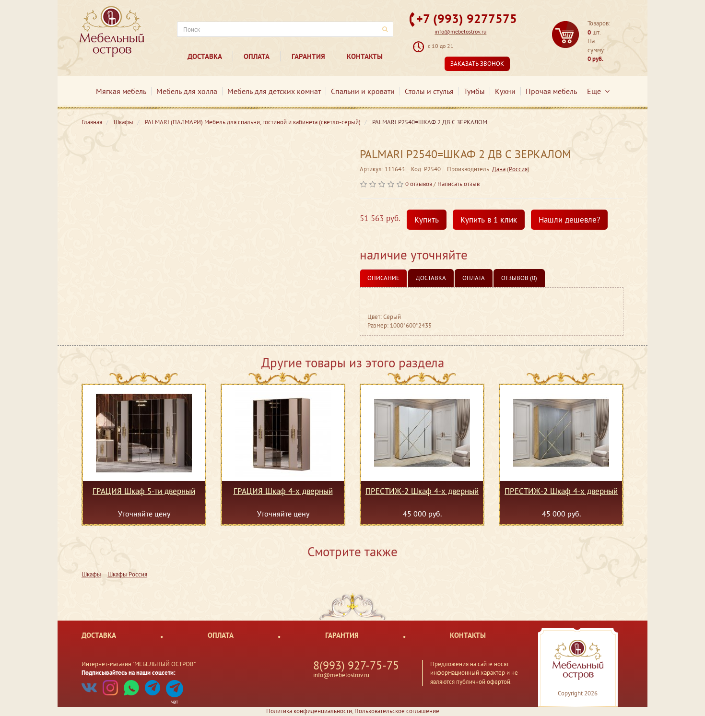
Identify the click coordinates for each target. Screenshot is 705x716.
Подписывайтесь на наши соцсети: (129, 673)
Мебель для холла (186, 91)
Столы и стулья (429, 91)
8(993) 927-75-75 (356, 665)
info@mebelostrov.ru (460, 31)
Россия (518, 169)
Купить (426, 219)
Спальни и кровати (363, 91)
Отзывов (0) (519, 278)
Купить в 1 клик (488, 219)
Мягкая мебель (121, 91)
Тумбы (474, 91)
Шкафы (91, 574)
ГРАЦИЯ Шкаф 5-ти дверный (144, 491)
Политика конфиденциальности (309, 711)
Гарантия (308, 56)
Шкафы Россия (127, 574)
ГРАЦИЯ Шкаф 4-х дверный (283, 491)
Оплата (257, 56)
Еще (596, 91)
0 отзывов (418, 184)
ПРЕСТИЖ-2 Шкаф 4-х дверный (422, 491)
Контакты (365, 56)
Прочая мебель (551, 91)
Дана (498, 169)
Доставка (205, 56)
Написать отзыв (458, 184)
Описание (383, 278)
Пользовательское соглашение (396, 711)
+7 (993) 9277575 (466, 18)
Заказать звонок (477, 63)
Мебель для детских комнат (274, 91)
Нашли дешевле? (569, 219)
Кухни (505, 91)
